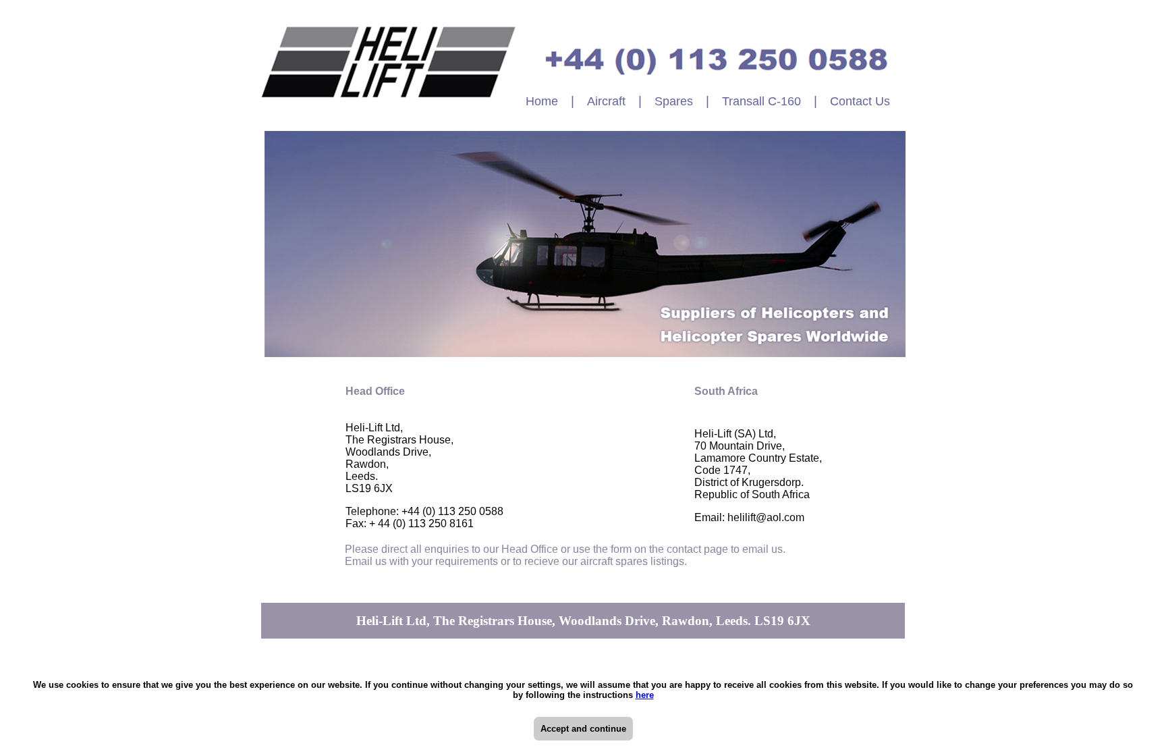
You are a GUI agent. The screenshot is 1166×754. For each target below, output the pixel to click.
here (645, 695)
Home (542, 101)
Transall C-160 (761, 101)
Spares (674, 101)
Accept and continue (583, 729)
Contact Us (860, 101)
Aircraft (606, 101)
